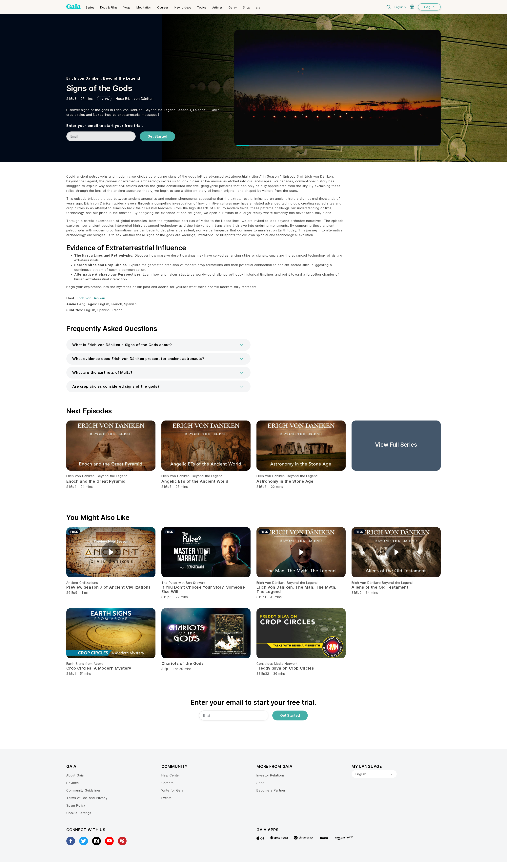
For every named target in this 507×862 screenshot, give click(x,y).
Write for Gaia (172, 790)
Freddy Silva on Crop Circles (285, 668)
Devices (72, 783)
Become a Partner (270, 790)
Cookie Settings (78, 813)
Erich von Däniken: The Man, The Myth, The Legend (296, 589)
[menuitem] (90, 6)
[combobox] (374, 774)
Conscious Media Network (277, 664)
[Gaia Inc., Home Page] (73, 6)
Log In (429, 7)
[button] (158, 345)
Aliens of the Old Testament (380, 587)
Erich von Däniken (139, 99)
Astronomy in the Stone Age (285, 481)
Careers (167, 783)
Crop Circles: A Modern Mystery (98, 668)
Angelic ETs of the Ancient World (194, 481)
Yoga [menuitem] (127, 7)
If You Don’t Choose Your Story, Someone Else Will (203, 589)
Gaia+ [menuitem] (233, 7)
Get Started (157, 136)
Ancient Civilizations (82, 583)
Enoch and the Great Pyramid (96, 481)
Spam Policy (76, 805)
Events (166, 798)
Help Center (170, 775)
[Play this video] (111, 552)
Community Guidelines (83, 790)
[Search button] (389, 6)
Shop (260, 783)
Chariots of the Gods (182, 663)
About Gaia (75, 775)
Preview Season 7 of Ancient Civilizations (108, 587)
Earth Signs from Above (85, 664)
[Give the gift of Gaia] (412, 7)
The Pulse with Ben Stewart (183, 583)
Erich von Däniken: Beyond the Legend (103, 78)
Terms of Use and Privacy (86, 798)
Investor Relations (270, 775)
